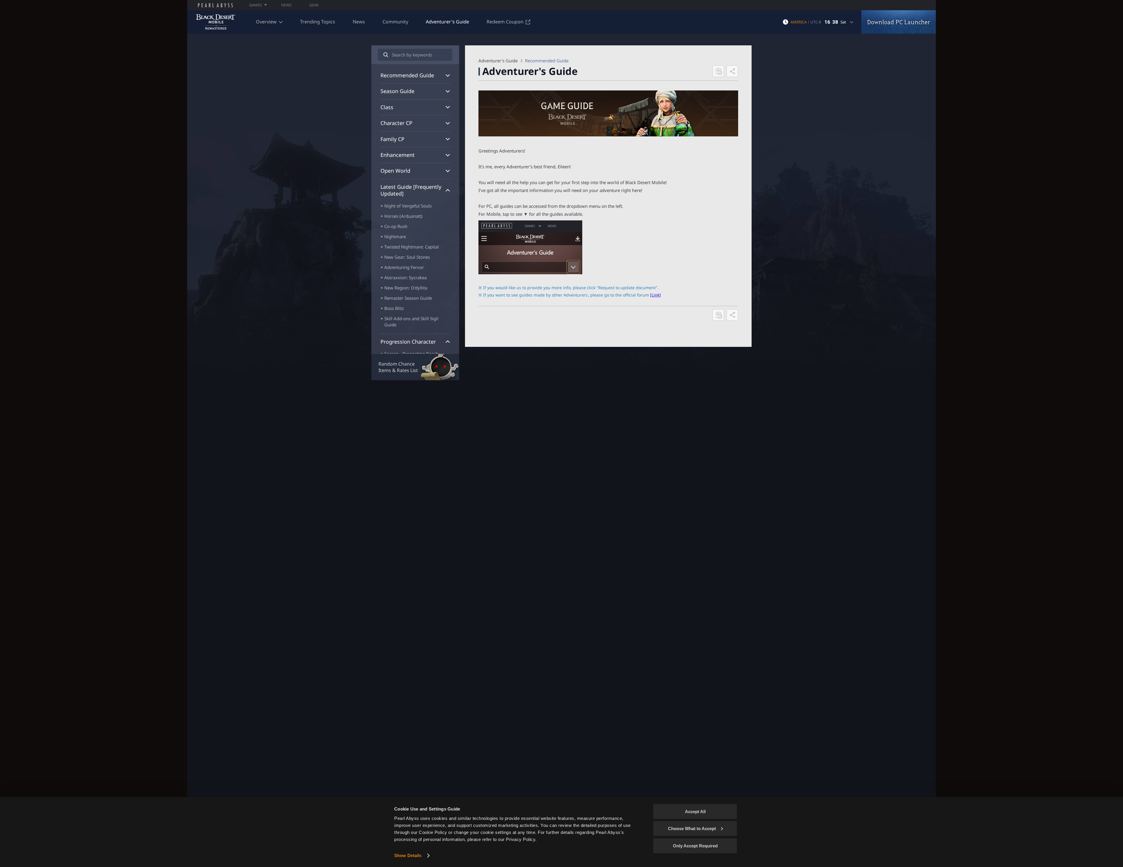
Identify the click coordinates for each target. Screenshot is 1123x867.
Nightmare (395, 236)
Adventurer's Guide (447, 21)
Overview (266, 21)
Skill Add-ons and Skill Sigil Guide (411, 322)
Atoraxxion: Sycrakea (405, 277)
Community (395, 21)
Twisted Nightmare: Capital (411, 247)
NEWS (286, 5)
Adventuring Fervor (404, 267)
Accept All (695, 811)
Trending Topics (317, 21)
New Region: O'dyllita (405, 288)
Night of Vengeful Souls (408, 206)
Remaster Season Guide (408, 298)
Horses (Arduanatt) (403, 216)
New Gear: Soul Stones (407, 257)
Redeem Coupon (505, 21)
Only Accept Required (695, 845)
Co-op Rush (395, 226)
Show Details (407, 855)
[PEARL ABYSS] (215, 5)
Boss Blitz (394, 308)
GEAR (313, 5)
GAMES (255, 5)
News (359, 21)
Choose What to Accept (692, 828)
